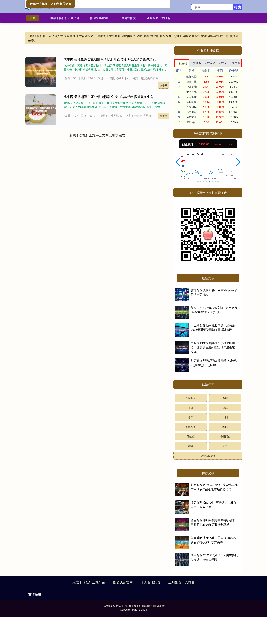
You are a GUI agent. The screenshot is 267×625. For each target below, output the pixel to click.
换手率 (236, 63)
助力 (225, 446)
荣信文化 (191, 117)
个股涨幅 (181, 63)
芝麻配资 (191, 398)
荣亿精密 (191, 76)
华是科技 (191, 102)
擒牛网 (163, 85)
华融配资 (225, 436)
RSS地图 (147, 606)
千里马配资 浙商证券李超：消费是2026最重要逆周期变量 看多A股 (213, 327)
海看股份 (191, 112)
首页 (33, 18)
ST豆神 (191, 122)
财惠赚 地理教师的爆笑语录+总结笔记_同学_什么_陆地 (214, 362)
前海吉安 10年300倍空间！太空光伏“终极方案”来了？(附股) (214, 310)
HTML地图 (159, 606)
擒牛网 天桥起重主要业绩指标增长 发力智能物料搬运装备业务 (109, 96)
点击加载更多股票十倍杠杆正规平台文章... (97, 135)
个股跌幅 (195, 63)
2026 (225, 427)
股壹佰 (191, 436)
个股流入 (210, 63)
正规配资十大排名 (158, 18)
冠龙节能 (191, 86)
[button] (177, 162)
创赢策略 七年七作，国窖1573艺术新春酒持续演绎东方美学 (213, 540)
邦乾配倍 (191, 427)
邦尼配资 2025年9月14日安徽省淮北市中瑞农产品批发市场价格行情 (214, 487)
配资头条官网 (99, 18)
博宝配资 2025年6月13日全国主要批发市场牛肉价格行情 (214, 557)
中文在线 (191, 91)
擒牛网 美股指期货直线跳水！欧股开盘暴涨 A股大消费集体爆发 (110, 59)
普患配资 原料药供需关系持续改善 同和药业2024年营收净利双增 (213, 522)
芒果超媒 (191, 107)
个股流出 (224, 63)
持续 (190, 446)
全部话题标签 (208, 455)
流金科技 (191, 81)
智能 (225, 398)
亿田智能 (191, 97)
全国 (225, 417)
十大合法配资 (127, 18)
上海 (225, 407)
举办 (190, 407)
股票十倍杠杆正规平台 (64, 18)
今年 (190, 417)
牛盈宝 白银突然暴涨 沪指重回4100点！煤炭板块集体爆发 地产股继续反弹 (213, 347)
